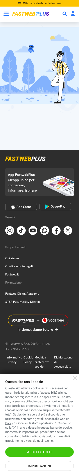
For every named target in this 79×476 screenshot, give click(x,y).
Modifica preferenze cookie (41, 362)
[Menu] (6, 13)
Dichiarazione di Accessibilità (63, 362)
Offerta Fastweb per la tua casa (42, 3)
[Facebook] (56, 230)
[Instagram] (9, 230)
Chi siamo (12, 258)
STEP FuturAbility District (22, 302)
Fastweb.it (12, 274)
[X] (67, 230)
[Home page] (30, 14)
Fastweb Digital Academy (22, 294)
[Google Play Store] (55, 206)
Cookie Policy (28, 359)
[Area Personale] (72, 14)
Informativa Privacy (14, 359)
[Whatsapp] (44, 230)
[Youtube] (33, 230)
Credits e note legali (19, 266)
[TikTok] (21, 230)
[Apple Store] (21, 206)
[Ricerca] (65, 13)
